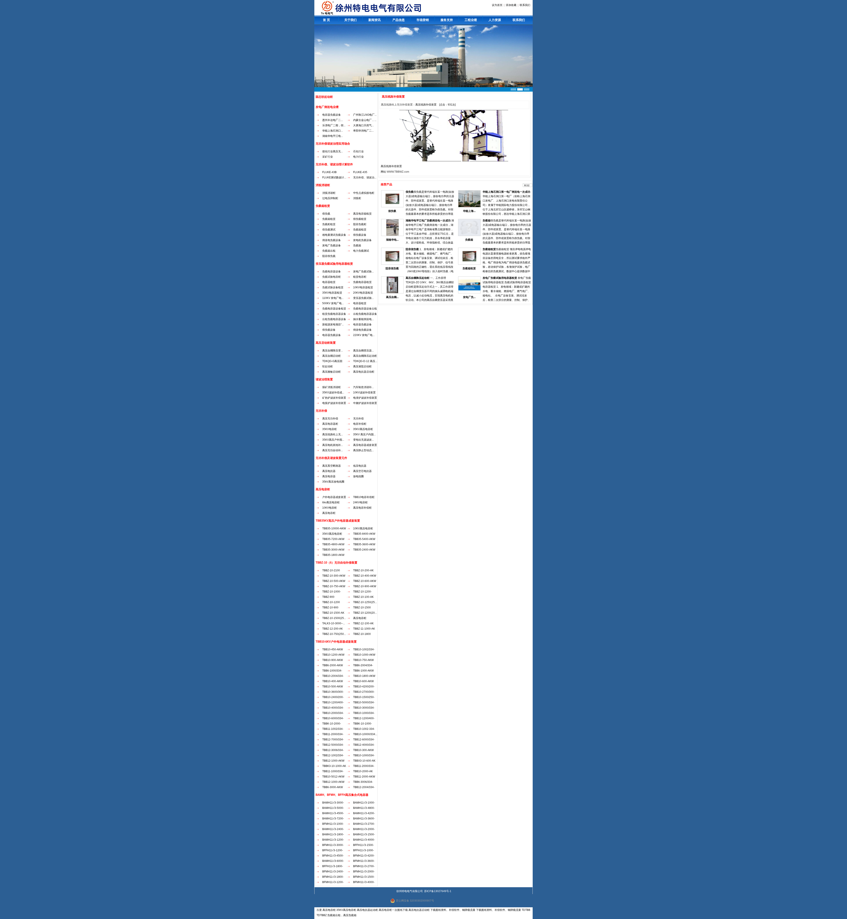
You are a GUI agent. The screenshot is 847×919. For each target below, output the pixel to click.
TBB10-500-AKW (332, 686)
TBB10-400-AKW (332, 681)
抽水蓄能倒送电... (363, 319)
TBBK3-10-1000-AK (334, 766)
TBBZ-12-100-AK (363, 623)
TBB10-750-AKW (363, 660)
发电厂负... (469, 297)
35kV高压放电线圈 (333, 481)
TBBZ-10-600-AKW (364, 581)
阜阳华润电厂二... (363, 130)
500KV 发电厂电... (333, 303)
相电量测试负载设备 (334, 234)
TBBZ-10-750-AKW (333, 586)
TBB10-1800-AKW (364, 675)
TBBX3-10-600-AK (364, 760)
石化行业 (358, 151)
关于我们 (350, 20)
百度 (319, 909)
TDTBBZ (322, 915)
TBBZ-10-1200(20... (365, 612)
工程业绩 (471, 20)
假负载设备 (359, 234)
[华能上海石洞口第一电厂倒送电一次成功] (469, 206)
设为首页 (497, 5)
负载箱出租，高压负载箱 (341, 915)
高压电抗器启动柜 (363, 371)
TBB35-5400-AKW (364, 539)
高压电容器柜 (330, 423)
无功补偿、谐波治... (364, 177)
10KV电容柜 (329, 507)
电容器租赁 (328, 282)
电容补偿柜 (359, 423)
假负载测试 (328, 229)
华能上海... (469, 211)
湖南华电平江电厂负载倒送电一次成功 (428, 220)
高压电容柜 (328, 513)
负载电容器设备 (331, 271)
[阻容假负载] (392, 263)
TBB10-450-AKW (332, 649)
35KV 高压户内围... (364, 434)
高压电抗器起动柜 (367, 909)
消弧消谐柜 (328, 192)
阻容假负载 (328, 256)
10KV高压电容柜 (363, 528)
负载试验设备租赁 (332, 287)
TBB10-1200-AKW (333, 654)
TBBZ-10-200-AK (363, 570)
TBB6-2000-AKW (332, 665)
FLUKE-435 (360, 172)
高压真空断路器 (331, 465)
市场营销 (422, 20)
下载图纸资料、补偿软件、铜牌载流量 (452, 909)
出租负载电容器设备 (365, 313)
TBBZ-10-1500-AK (333, 612)
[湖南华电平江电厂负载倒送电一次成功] (392, 235)
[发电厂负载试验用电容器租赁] (469, 292)
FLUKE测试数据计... (334, 177)
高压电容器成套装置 (365, 445)
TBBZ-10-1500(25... (334, 618)
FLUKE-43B (329, 172)
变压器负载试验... (363, 298)
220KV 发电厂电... (364, 335)
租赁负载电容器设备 (334, 313)
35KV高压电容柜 (363, 429)
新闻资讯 (374, 20)
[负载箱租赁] (469, 263)
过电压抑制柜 (330, 198)
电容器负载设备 (331, 114)
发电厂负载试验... (363, 271)
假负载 (326, 213)
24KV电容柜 (360, 502)
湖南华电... (392, 239)
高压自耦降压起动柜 (365, 355)
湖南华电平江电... (332, 136)
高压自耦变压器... (363, 350)
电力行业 (358, 156)
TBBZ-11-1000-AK (364, 628)
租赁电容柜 (359, 276)
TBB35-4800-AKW (333, 544)
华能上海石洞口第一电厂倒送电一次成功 (506, 191)
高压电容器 (328, 476)
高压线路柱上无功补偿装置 (397, 104)
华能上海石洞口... (332, 130)
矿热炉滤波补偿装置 (334, 397)
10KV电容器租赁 (363, 287)
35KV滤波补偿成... (333, 392)
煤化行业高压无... (332, 151)
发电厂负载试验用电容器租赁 (500, 277)
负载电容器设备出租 (365, 308)
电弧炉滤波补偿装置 (334, 403)
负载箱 (357, 245)
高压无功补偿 (330, 418)
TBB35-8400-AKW (364, 533)
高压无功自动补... (332, 450)
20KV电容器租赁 (363, 292)
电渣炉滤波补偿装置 (365, 397)
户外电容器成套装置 (334, 497)
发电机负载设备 (362, 240)
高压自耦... (392, 297)
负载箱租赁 (328, 219)
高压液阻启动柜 (362, 366)
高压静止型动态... (363, 450)
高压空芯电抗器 (362, 471)
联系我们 (525, 5)
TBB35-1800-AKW (333, 555)
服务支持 (446, 20)
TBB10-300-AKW (363, 750)
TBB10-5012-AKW (333, 776)
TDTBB (526, 909)
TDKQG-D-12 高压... (365, 361)
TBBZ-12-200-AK (332, 628)
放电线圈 (358, 476)
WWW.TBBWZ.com (398, 171)
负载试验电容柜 (331, 276)
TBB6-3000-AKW (332, 787)
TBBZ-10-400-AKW (364, 575)
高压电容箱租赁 (362, 213)
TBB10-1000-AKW (364, 654)
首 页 (326, 20)
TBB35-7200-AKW (333, 539)
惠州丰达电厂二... (332, 120)
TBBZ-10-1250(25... (365, 602)
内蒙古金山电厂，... (364, 120)
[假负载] (392, 206)
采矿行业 (327, 156)
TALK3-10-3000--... (333, 623)
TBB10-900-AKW (332, 660)
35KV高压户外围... (333, 439)
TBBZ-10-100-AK (363, 596)
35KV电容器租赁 (332, 292)
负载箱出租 (328, 250)
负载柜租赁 (328, 224)
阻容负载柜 (359, 224)
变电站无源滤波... (363, 439)
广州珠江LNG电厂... (365, 114)
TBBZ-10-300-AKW (333, 575)
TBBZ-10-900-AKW (364, 586)
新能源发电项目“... (333, 324)
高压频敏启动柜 (331, 371)
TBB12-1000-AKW (333, 760)
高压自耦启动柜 (331, 355)
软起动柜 (327, 366)
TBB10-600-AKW (363, 681)
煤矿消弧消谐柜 (331, 387)
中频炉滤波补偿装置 (365, 403)
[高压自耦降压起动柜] (392, 292)
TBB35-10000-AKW (334, 528)
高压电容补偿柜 (362, 507)
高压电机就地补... (332, 445)
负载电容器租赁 (362, 282)
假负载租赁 (359, 219)
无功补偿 (358, 418)
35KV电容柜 (329, 429)
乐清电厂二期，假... (333, 125)
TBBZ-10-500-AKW (333, 581)
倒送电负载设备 (331, 240)
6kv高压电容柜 (331, 502)
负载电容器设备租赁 (334, 308)
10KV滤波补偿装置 (364, 392)
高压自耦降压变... (332, 350)
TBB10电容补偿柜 (364, 497)
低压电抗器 (359, 465)
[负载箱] (469, 235)
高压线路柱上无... (332, 434)
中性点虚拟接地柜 (363, 192)
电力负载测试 (361, 250)
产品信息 (398, 20)
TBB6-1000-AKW (363, 670)
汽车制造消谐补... (363, 387)
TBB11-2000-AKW (364, 776)
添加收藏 (511, 5)
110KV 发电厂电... (332, 298)
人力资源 (495, 20)
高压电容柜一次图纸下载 (393, 909)
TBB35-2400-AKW (364, 549)
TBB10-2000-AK (363, 771)
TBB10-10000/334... (365, 734)
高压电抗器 (328, 471)
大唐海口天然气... (363, 125)
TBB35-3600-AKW (364, 544)
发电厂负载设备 (331, 245)
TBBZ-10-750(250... (334, 634)
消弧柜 (357, 198)
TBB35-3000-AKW (333, 549)
